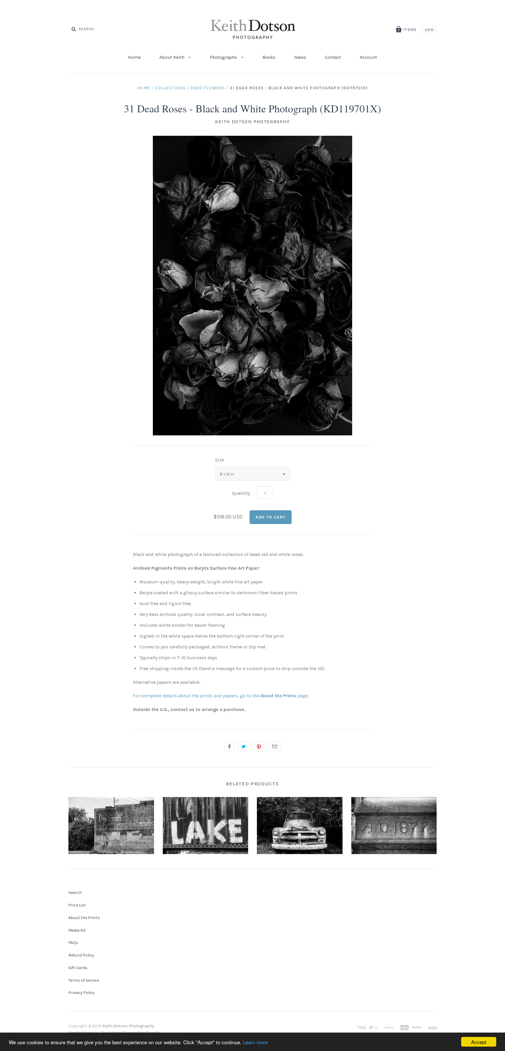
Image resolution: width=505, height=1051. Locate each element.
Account (368, 57)
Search (75, 892)
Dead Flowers (207, 87)
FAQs (73, 942)
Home (134, 57)
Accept (478, 1041)
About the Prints (84, 917)
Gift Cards (77, 967)
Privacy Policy (81, 992)
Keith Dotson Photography (252, 121)
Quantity (241, 493)
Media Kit (77, 930)
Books (269, 57)
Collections (170, 87)
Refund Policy (81, 955)
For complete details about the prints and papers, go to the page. (221, 695)
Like (229, 746)
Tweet (244, 746)
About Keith (172, 57)
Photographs (224, 57)
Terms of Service (83, 980)
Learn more (255, 1042)
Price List (77, 905)
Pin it (259, 746)
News (300, 57)
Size (219, 460)
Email (274, 746)
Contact (333, 57)
